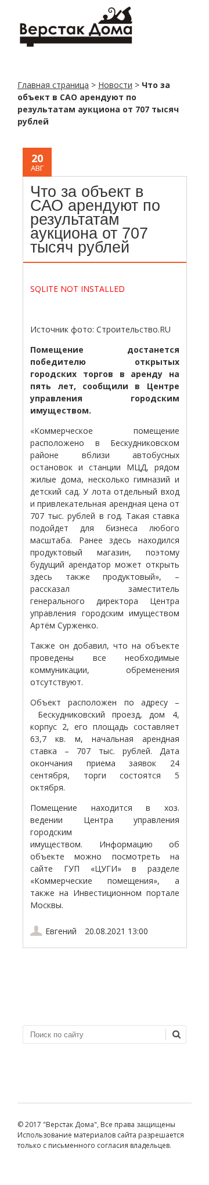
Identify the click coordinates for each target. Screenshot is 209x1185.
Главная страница (53, 84)
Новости (115, 84)
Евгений (61, 931)
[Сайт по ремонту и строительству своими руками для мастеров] (75, 44)
